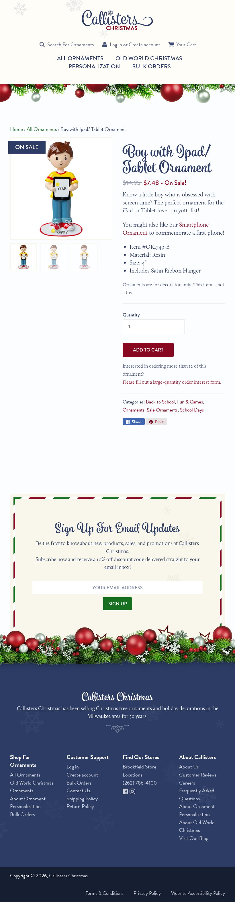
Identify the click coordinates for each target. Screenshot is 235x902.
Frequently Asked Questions (196, 794)
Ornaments (133, 410)
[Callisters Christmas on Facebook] (126, 790)
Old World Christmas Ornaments (31, 787)
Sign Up (117, 603)
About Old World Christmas (197, 826)
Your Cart (186, 44)
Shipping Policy (82, 798)
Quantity (131, 314)
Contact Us (78, 790)
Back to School (160, 401)
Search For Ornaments (70, 44)
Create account (144, 44)
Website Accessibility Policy (198, 893)
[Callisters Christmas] (117, 19)
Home (16, 129)
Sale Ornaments (162, 410)
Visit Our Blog (193, 838)
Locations (132, 775)
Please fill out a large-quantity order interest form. (172, 382)
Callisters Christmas (68, 875)
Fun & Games (190, 401)
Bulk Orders (151, 66)
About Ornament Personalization (28, 802)
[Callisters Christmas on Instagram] (132, 790)
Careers (187, 783)
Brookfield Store (139, 766)
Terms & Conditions (104, 893)
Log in (116, 44)
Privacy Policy (147, 893)
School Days (192, 410)
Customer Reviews (197, 775)
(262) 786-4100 (140, 783)
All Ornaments (80, 59)
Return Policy (80, 806)
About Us (189, 766)
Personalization (94, 66)
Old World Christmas (148, 59)
